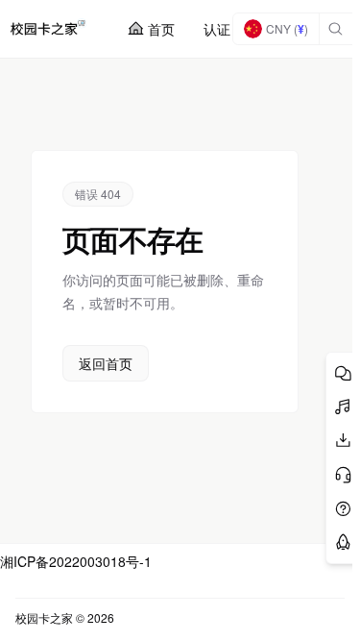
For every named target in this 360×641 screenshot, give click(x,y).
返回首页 (105, 363)
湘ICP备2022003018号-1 (76, 561)
